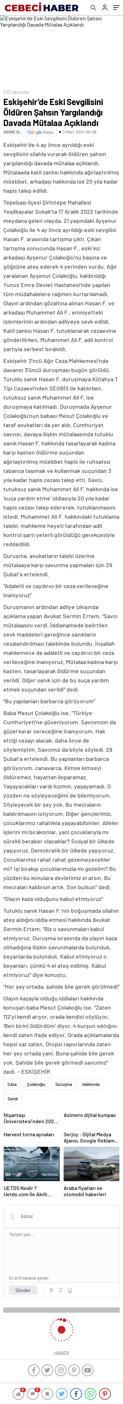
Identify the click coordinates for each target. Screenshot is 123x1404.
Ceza (12, 1084)
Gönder (23, 1290)
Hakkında (91, 1084)
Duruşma (63, 1084)
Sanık (13, 1098)
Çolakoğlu (36, 1084)
